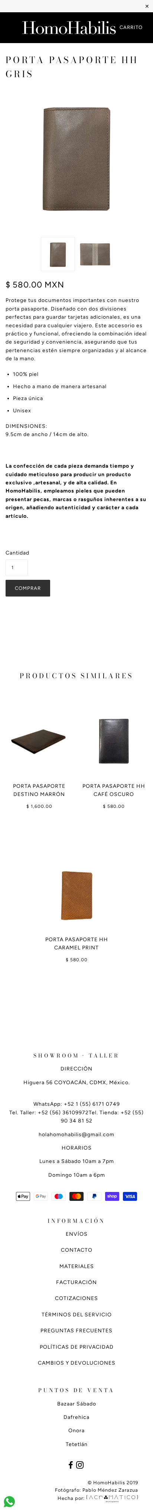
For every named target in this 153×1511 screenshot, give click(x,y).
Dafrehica (76, 1417)
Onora (76, 1430)
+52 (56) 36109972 (63, 1112)
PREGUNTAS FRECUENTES (76, 1331)
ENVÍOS (77, 1234)
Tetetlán (77, 1444)
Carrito (131, 27)
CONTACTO (76, 1250)
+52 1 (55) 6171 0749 (92, 1104)
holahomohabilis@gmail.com (76, 1134)
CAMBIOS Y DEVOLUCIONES (76, 1363)
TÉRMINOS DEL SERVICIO (77, 1315)
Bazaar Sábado (76, 1404)
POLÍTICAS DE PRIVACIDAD (77, 1347)
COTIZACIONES (76, 1298)
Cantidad (17, 553)
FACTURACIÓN (76, 1282)
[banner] (69, 27)
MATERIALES (76, 1266)
